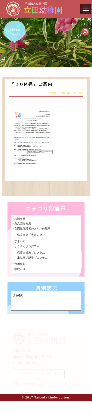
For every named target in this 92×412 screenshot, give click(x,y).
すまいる (19, 241)
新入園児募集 (22, 223)
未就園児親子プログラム (32, 257)
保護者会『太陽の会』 (31, 234)
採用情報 (19, 264)
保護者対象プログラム (31, 252)
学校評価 (19, 269)
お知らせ (19, 218)
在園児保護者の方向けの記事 (32, 228)
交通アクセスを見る (36, 374)
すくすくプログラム (26, 246)
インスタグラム (85, 50)
